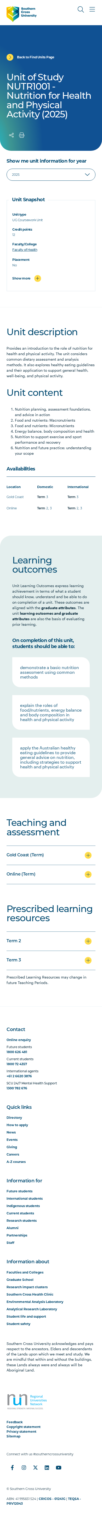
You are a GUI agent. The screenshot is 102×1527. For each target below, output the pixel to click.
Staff (10, 1243)
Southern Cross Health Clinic (30, 1294)
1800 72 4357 (17, 1064)
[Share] (11, 135)
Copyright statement (24, 1427)
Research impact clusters (27, 1287)
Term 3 (14, 960)
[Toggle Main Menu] (92, 9)
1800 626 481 (17, 1052)
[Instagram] (24, 1467)
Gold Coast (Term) (25, 855)
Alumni (13, 1228)
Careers (13, 1154)
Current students (20, 1213)
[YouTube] (58, 1467)
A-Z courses (16, 1162)
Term (41, 497)
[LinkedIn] (47, 1467)
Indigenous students (23, 1206)
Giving (12, 1147)
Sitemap (13, 1436)
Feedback (15, 1422)
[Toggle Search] (81, 9)
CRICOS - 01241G (52, 1499)
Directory (14, 1118)
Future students (19, 1191)
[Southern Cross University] (22, 14)
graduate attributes (58, 607)
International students (25, 1198)
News (11, 1132)
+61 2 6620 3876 (19, 1076)
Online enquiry (19, 1040)
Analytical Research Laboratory (32, 1309)
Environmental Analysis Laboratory (35, 1302)
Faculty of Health (24, 250)
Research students (22, 1221)
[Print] (21, 135)
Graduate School (20, 1280)
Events (12, 1140)
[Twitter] (35, 1467)
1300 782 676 (17, 1088)
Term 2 (14, 941)
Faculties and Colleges (25, 1272)
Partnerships (17, 1235)
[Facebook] (12, 1467)
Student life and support (26, 1316)
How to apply (17, 1125)
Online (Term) (21, 874)
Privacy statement (21, 1431)
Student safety (18, 1324)
